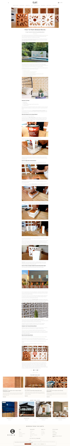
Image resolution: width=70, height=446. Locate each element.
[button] (8, 3)
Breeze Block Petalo (26, 418)
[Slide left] (1, 410)
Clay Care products (26, 330)
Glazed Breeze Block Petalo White (43, 418)
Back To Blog (35, 372)
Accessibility (20, 436)
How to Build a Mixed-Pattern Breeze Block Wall (33, 390)
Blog (31, 436)
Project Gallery (32, 433)
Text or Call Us (55, 432)
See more (4, 396)
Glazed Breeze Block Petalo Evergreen (60, 418)
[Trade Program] (58, 3)
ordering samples (29, 338)
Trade (31, 432)
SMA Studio (43, 433)
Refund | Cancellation (22, 433)
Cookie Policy (31, 442)
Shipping (20, 432)
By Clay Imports (35, 33)
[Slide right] (68, 410)
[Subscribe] (41, 440)
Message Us (54, 434)
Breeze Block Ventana (10, 418)
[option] (9, 411)
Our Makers (43, 432)
